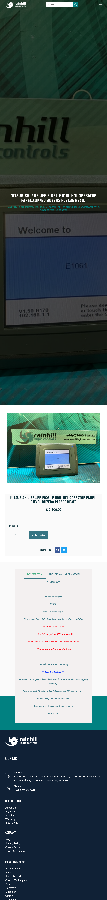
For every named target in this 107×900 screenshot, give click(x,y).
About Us (10, 807)
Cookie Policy (12, 847)
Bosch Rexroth (13, 876)
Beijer (8, 872)
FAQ (7, 839)
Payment (10, 811)
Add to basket (38, 535)
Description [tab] (34, 574)
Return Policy (12, 823)
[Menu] (100, 4)
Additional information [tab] (64, 574)
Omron (9, 895)
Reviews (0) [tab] (53, 582)
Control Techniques (16, 880)
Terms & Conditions (16, 851)
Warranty (10, 819)
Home (10, 207)
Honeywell (11, 887)
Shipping (10, 815)
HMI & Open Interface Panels (29, 207)
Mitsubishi (11, 891)
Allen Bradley (12, 868)
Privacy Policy (12, 843)
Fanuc (8, 884)
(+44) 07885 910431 (24, 790)
